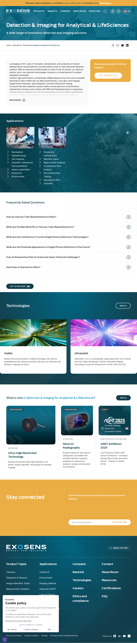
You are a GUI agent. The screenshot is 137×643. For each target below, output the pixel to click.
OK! (49, 629)
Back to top (121, 548)
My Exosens (112, 11)
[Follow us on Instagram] (129, 636)
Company (65, 11)
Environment (18, 176)
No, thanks (12, 629)
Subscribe (117, 522)
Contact (118, 11)
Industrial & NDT (52, 180)
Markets (52, 11)
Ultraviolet (81, 353)
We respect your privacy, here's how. (18, 621)
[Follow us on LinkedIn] (119, 636)
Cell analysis (18, 159)
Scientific (48, 183)
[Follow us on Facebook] (114, 636)
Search (105, 11)
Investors (94, 11)
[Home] (18, 11)
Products (39, 11)
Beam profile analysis (54, 162)
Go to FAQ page (17, 286)
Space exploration (21, 169)
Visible (8, 353)
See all (123, 306)
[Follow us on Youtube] (124, 636)
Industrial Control (51, 143)
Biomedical (17, 152)
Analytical (17, 173)
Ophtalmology (19, 155)
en (129, 11)
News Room (79, 11)
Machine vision (51, 159)
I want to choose (31, 629)
